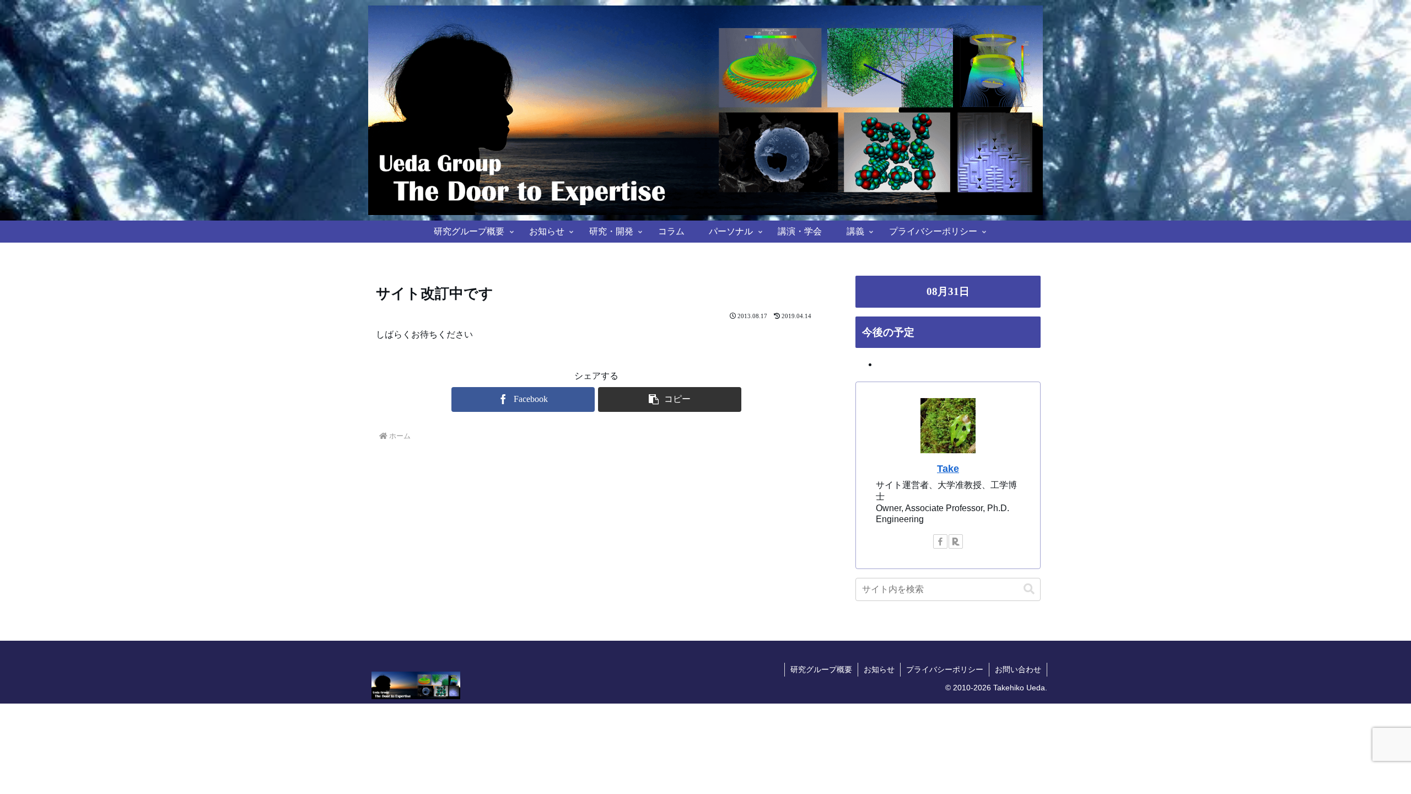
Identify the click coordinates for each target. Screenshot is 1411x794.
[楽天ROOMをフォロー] (956, 541)
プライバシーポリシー (944, 669)
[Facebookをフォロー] (940, 541)
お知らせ (879, 669)
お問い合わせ (1018, 669)
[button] (669, 399)
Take (948, 468)
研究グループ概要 (821, 669)
